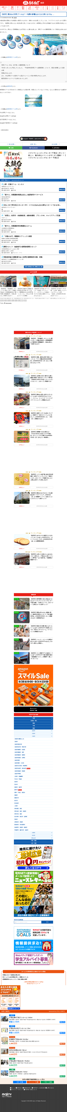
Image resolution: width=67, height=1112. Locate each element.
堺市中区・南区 (18, 814)
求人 (17, 7)
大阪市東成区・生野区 (19, 757)
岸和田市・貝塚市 (18, 822)
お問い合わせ (50, 1087)
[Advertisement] (33, 318)
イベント (52, 7)
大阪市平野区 (17, 773)
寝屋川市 (16, 797)
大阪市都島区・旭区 (19, 752)
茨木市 (16, 784)
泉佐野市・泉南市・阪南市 (20, 827)
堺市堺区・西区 (18, 808)
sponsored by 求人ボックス (18, 180)
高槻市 (16, 795)
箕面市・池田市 (18, 787)
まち (43, 7)
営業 (13, 300)
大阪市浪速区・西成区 (19, 771)
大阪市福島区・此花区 (19, 749)
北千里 (1, 300)
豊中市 (17, 789)
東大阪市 (16, 803)
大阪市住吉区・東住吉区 (22, 768)
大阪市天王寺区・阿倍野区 (20, 765)
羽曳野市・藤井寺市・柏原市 (21, 830)
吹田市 (9, 300)
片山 (25, 300)
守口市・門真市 (18, 779)
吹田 (42, 3)
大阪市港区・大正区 (19, 763)
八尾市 (16, 805)
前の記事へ (12, 144)
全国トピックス (4, 7)
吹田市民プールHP (12, 57)
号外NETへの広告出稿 (39, 1087)
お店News (29, 7)
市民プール (20, 300)
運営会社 (19, 1087)
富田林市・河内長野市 (19, 824)
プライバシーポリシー (17, 1089)
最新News (12, 7)
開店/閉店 (23, 7)
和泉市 (16, 819)
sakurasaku (9, 303)
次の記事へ (55, 144)
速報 (57, 7)
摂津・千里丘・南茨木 (19, 792)
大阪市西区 (17, 760)
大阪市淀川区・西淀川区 (20, 746)
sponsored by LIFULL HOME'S (57, 1011)
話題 (47, 7)
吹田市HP (9, 86)
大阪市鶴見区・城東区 (19, 755)
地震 (16, 300)
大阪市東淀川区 (18, 744)
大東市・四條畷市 (18, 776)
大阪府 (15, 17)
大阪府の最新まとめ (19, 738)
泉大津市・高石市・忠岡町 (20, 816)
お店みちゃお (37, 7)
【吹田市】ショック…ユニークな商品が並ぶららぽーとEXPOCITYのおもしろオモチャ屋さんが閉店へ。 (41, 641)
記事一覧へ (33, 144)
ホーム (13, 1087)
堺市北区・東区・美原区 (20, 811)
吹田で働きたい (5, 180)
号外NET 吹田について (31, 1089)
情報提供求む (27, 1087)
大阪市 (16, 741)
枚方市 (16, 800)
